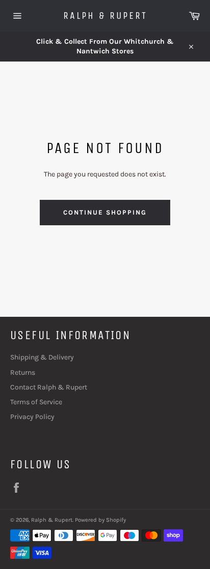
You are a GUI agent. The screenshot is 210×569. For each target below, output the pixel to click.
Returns (22, 372)
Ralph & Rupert (105, 15)
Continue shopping (104, 212)
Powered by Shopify (100, 520)
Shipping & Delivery (42, 357)
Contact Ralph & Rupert (48, 387)
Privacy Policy (32, 416)
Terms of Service (36, 402)
